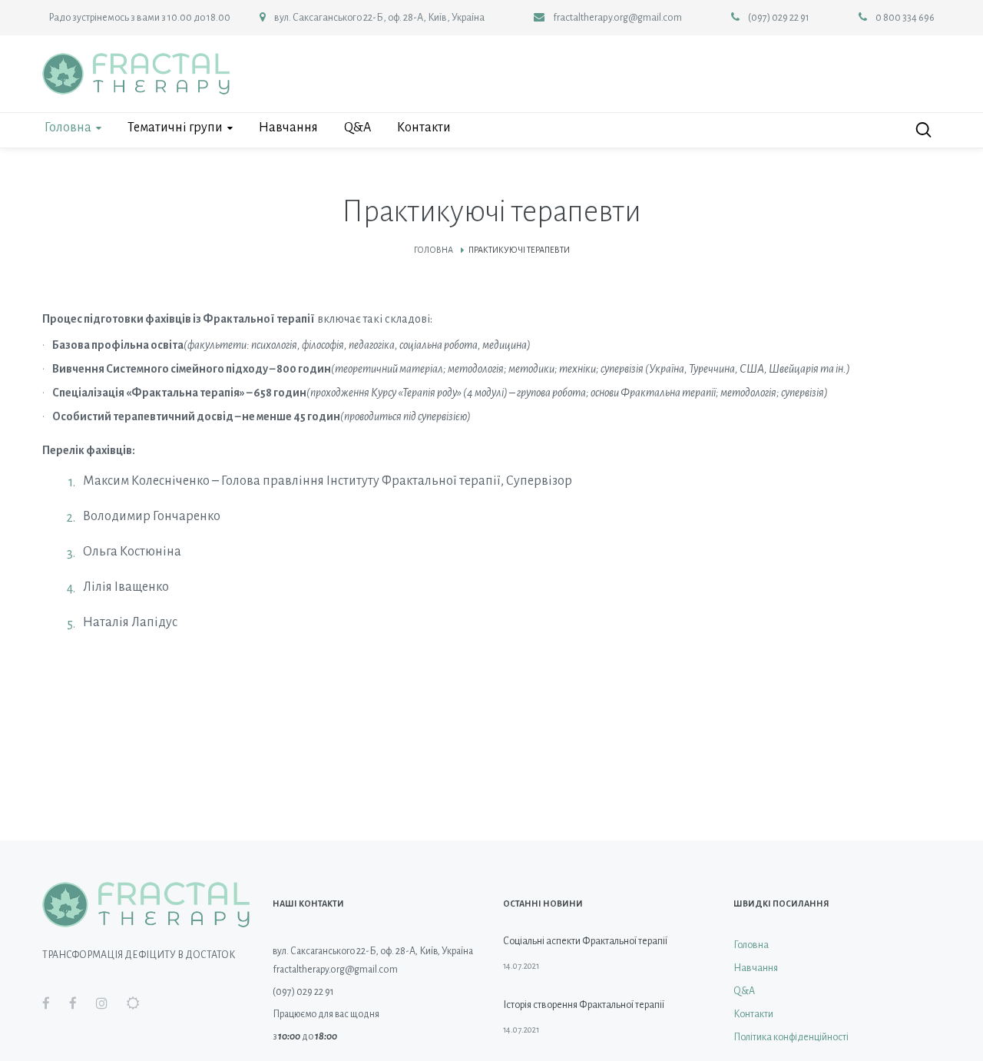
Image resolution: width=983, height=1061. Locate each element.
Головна (433, 249)
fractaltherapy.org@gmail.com (617, 17)
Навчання (755, 968)
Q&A (744, 991)
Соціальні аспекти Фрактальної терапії (585, 941)
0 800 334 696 (905, 17)
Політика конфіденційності (791, 1037)
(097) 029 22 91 (778, 17)
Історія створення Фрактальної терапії (583, 1005)
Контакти (753, 1014)
